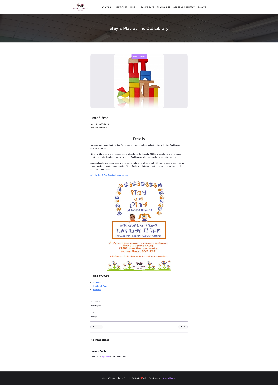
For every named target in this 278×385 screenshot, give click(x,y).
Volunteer (121, 7)
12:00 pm (142, 56)
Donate (202, 7)
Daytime (97, 289)
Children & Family (100, 285)
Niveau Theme (169, 378)
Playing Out (163, 7)
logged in (106, 356)
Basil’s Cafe (147, 7)
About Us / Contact (184, 7)
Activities (97, 282)
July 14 (135, 56)
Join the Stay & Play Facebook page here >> (109, 175)
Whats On (107, 7)
